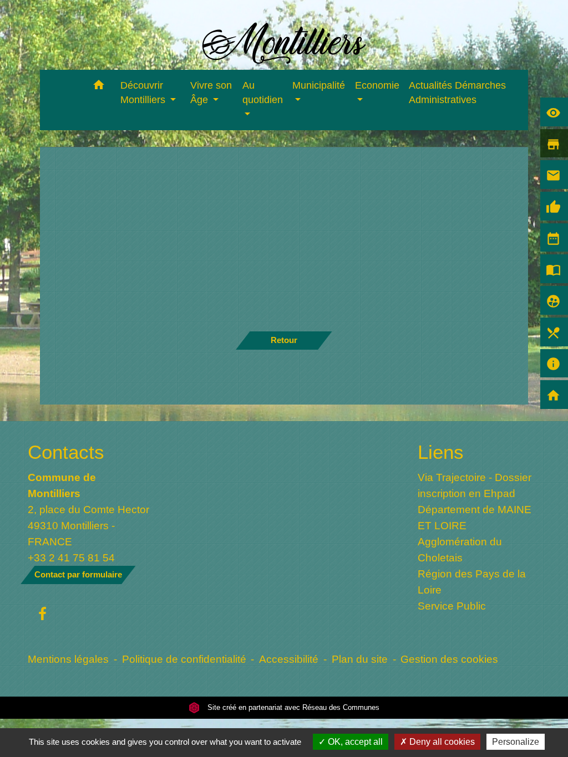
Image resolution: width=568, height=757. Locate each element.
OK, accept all (354, 741)
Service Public (452, 606)
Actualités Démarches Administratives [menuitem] (457, 92)
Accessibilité (288, 659)
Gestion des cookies (449, 659)
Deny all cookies (441, 741)
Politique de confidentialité (184, 659)
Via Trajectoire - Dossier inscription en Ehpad (474, 485)
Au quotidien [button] (262, 92)
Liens (441, 452)
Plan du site (360, 659)
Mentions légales (68, 659)
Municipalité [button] (318, 85)
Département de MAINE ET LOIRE (474, 517)
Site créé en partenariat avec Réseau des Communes (292, 707)
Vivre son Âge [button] (211, 92)
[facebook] (42, 614)
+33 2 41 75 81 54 (71, 557)
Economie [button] (377, 85)
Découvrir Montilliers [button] (144, 92)
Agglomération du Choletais (460, 549)
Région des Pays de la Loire (472, 581)
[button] (99, 87)
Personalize (515, 741)
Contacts (66, 452)
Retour (284, 340)
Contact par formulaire (78, 574)
